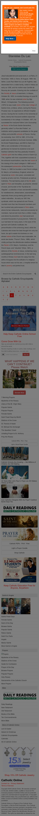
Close (33, 51)
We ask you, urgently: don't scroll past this (19, 7)
